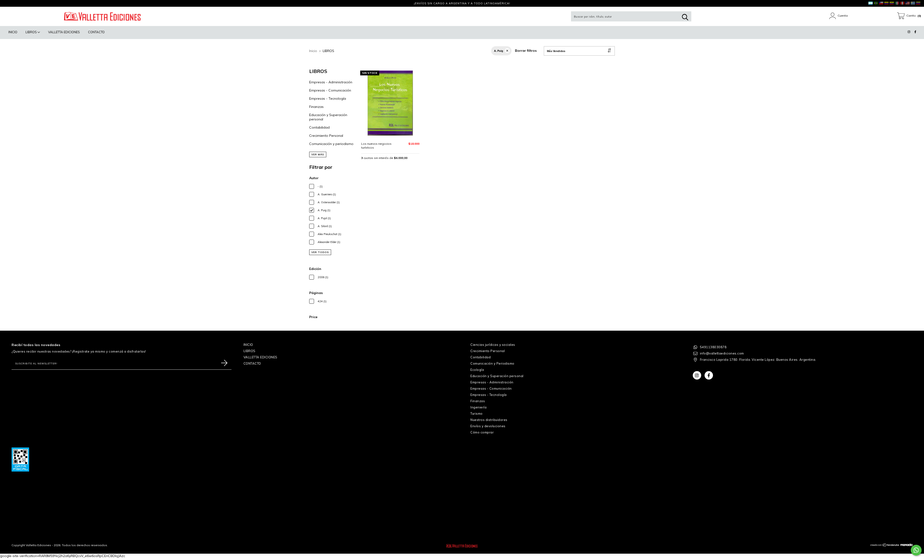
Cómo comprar (482, 432)
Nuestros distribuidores (488, 420)
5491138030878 (713, 347)
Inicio (313, 51)
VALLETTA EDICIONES (64, 32)
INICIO (12, 32)
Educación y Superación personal (497, 376)
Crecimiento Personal (326, 135)
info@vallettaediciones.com (722, 353)
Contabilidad (319, 127)
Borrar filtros (526, 50)
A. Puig (498, 50)
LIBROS (32, 32)
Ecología (477, 370)
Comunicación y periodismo (331, 144)
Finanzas (316, 107)
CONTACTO (96, 32)
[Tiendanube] (885, 545)
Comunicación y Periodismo (492, 363)
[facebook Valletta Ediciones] (13, 3)
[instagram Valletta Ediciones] (7, 3)
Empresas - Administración (330, 82)
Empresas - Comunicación (330, 90)
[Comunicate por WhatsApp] (916, 550)
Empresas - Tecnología (327, 98)
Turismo (476, 413)
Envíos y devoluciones (488, 426)
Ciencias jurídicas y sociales (492, 345)
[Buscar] (685, 17)
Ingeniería (478, 407)
